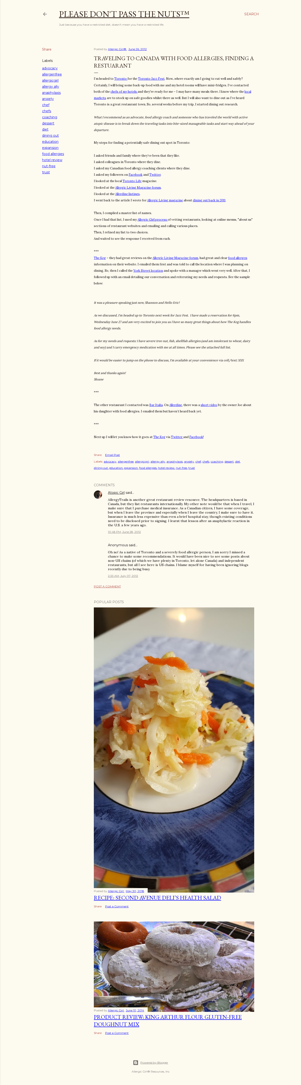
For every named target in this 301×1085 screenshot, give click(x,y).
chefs (46, 111)
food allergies (53, 154)
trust (46, 172)
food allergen (237, 258)
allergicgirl (50, 80)
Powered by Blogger (154, 1062)
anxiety (48, 99)
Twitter (155, 175)
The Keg (100, 258)
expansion (50, 148)
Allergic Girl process (153, 220)
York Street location (148, 271)
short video (209, 405)
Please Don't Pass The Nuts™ (124, 14)
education (50, 142)
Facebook (136, 175)
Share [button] (46, 49)
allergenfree (52, 74)
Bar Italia (156, 405)
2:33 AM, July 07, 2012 (123, 576)
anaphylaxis (51, 93)
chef (45, 105)
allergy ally (50, 86)
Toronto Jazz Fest (151, 79)
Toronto (120, 79)
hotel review (52, 160)
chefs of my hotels (124, 92)
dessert (48, 123)
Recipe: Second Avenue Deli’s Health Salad (157, 897)
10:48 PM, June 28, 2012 (124, 532)
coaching (49, 117)
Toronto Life (132, 181)
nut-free (48, 166)
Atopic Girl (116, 493)
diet (45, 129)
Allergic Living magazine (165, 200)
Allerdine (175, 405)
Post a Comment (107, 586)
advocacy (50, 68)
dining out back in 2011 (209, 200)
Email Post (112, 455)
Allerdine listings (127, 194)
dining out (50, 135)
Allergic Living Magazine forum (138, 188)
